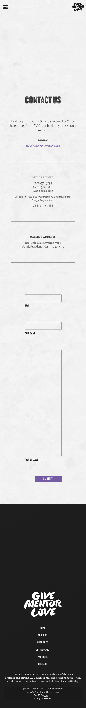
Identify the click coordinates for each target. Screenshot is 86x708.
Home (42, 628)
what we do (42, 642)
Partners (43, 657)
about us (42, 635)
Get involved (42, 650)
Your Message (31, 460)
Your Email (30, 333)
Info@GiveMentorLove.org (43, 146)
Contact (42, 664)
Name (27, 306)
